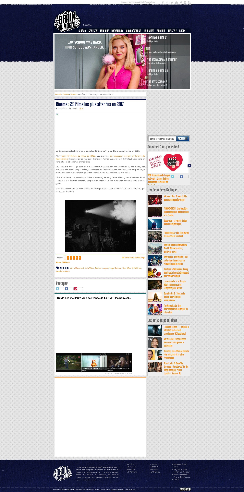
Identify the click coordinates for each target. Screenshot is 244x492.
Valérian (137, 268)
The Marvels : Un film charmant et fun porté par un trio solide (176, 309)
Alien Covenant (77, 268)
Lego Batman (115, 268)
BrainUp (161, 31)
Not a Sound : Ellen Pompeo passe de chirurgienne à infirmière (175, 342)
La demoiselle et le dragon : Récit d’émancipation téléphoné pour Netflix (175, 285)
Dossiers (83, 40)
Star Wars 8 (128, 268)
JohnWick (89, 268)
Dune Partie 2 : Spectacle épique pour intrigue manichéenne (174, 297)
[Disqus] (100, 416)
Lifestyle (172, 31)
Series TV (93, 31)
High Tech (173, 45)
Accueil (58, 94)
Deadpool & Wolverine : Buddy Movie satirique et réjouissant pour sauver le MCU (176, 273)
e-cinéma (83, 45)
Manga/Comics (133, 31)
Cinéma (82, 31)
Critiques (83, 35)
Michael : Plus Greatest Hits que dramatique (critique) (175, 198)
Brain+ (183, 31)
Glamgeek (173, 40)
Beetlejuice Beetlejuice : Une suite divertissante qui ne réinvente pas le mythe (176, 260)
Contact (176, 480)
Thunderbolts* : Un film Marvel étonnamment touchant (176, 234)
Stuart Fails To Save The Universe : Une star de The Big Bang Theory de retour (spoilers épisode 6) (176, 368)
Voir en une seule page (134, 257)
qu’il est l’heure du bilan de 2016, (79, 156)
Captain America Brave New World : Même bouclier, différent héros (175, 248)
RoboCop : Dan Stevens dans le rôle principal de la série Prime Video (176, 355)
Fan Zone (184, 35)
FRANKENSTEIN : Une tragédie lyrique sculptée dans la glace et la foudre (176, 212)
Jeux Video (149, 31)
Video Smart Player (111, 373)
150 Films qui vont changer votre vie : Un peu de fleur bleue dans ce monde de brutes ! (159, 180)
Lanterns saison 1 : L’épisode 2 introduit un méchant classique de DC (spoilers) (176, 330)
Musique (104, 31)
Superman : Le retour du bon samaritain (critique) (175, 222)
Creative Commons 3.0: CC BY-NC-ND (123, 489)
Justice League (101, 268)
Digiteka (129, 373)
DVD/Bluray (117, 31)
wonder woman (63, 271)
